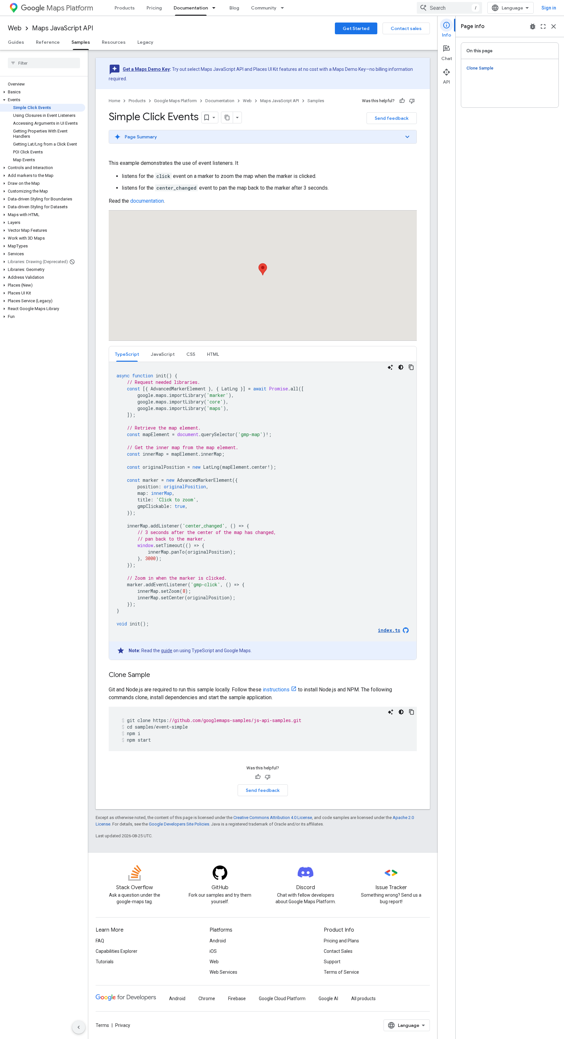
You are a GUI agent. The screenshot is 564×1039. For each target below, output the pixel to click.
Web (15, 28)
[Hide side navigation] (78, 1027)
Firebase (237, 998)
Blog (234, 8)
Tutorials (105, 961)
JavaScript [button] (163, 354)
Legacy (145, 42)
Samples (80, 42)
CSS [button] (190, 354)
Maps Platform (69, 8)
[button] (42, 92)
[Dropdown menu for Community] (284, 8)
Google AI (328, 998)
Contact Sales (338, 951)
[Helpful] (402, 101)
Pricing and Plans (341, 940)
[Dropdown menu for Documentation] (216, 8)
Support (332, 961)
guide (166, 650)
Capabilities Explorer (116, 951)
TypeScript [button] (127, 354)
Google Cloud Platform (282, 998)
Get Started (356, 28)
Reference (48, 42)
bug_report (533, 26)
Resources (114, 42)
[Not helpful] (412, 101)
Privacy (122, 1025)
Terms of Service (341, 972)
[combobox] (449, 8)
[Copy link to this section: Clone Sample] (156, 675)
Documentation (191, 8)
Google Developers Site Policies (179, 824)
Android (218, 940)
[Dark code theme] (401, 367)
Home (114, 100)
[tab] (127, 354)
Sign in (548, 7)
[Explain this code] (390, 367)
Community (263, 8)
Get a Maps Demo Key (146, 69)
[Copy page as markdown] (227, 117)
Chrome (206, 998)
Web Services (223, 972)
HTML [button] (213, 354)
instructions (276, 689)
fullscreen (543, 26)
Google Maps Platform (175, 100)
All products (363, 998)
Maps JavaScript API (62, 28)
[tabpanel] (262, 511)
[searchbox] (44, 63)
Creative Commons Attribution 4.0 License (272, 817)
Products (125, 8)
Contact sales (406, 28)
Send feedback (392, 118)
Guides (16, 42)
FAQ (100, 940)
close (553, 26)
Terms (102, 1025)
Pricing (154, 8)
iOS (213, 951)
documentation (147, 201)
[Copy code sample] (411, 367)
